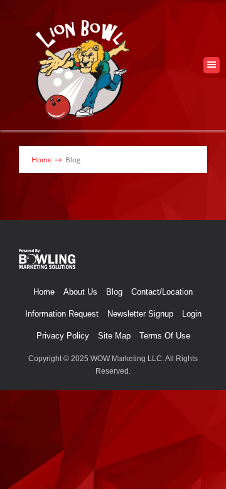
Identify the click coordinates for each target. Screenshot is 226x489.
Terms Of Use (164, 335)
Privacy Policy (62, 335)
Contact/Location (162, 292)
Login (192, 313)
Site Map (114, 335)
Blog (114, 292)
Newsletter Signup (140, 313)
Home (44, 292)
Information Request (62, 313)
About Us (80, 292)
